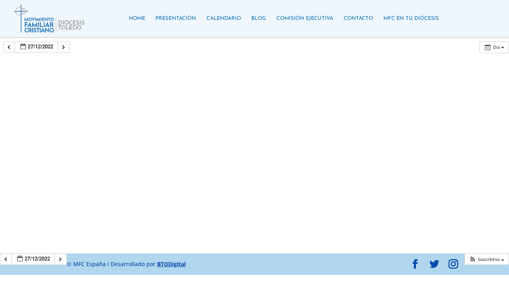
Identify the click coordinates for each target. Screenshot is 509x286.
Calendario (223, 18)
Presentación (175, 18)
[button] (486, 259)
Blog (258, 18)
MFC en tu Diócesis (411, 18)
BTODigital (171, 264)
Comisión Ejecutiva (304, 18)
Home (137, 18)
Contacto (358, 18)
